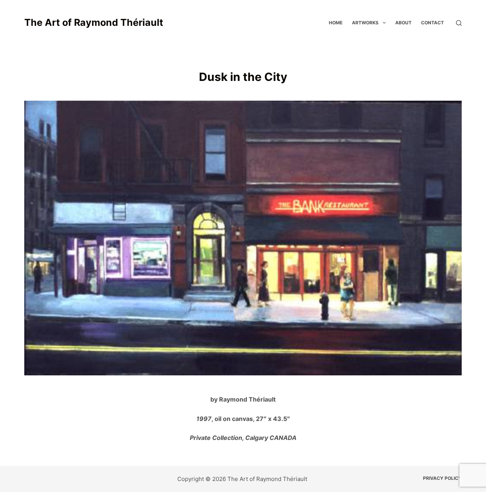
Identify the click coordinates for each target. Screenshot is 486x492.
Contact (432, 22)
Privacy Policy (442, 478)
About (403, 22)
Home (335, 22)
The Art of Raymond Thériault (93, 22)
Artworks (365, 22)
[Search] (459, 23)
